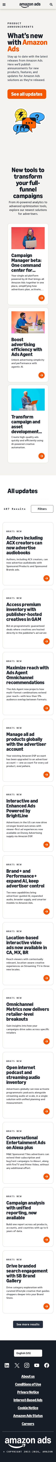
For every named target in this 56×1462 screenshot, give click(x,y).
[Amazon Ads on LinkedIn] (6, 1366)
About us (28, 1376)
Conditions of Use (28, 1384)
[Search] (51, 4)
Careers (28, 1423)
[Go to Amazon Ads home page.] (28, 1442)
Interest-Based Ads (28, 1400)
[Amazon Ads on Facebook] (46, 1366)
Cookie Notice (28, 1408)
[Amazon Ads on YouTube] (36, 1366)
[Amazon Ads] (27, 4)
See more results (28, 1324)
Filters (42, 509)
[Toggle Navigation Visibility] (4, 4)
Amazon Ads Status (28, 1415)
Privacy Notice (28, 1392)
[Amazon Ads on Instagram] (26, 1366)
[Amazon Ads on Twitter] (16, 1366)
